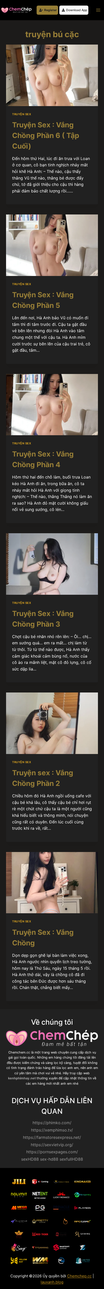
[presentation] (52, 75)
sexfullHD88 (71, 1159)
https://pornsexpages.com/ (52, 1151)
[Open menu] (98, 10)
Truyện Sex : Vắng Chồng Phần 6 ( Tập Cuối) (45, 135)
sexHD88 (30, 1159)
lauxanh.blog (52, 1282)
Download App (76, 10)
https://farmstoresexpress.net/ (52, 1137)
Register (50, 10)
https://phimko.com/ (52, 1122)
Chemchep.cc (79, 1276)
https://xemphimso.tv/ (52, 1130)
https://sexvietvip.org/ (52, 1144)
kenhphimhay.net (22, 1078)
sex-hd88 (49, 1159)
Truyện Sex (21, 114)
